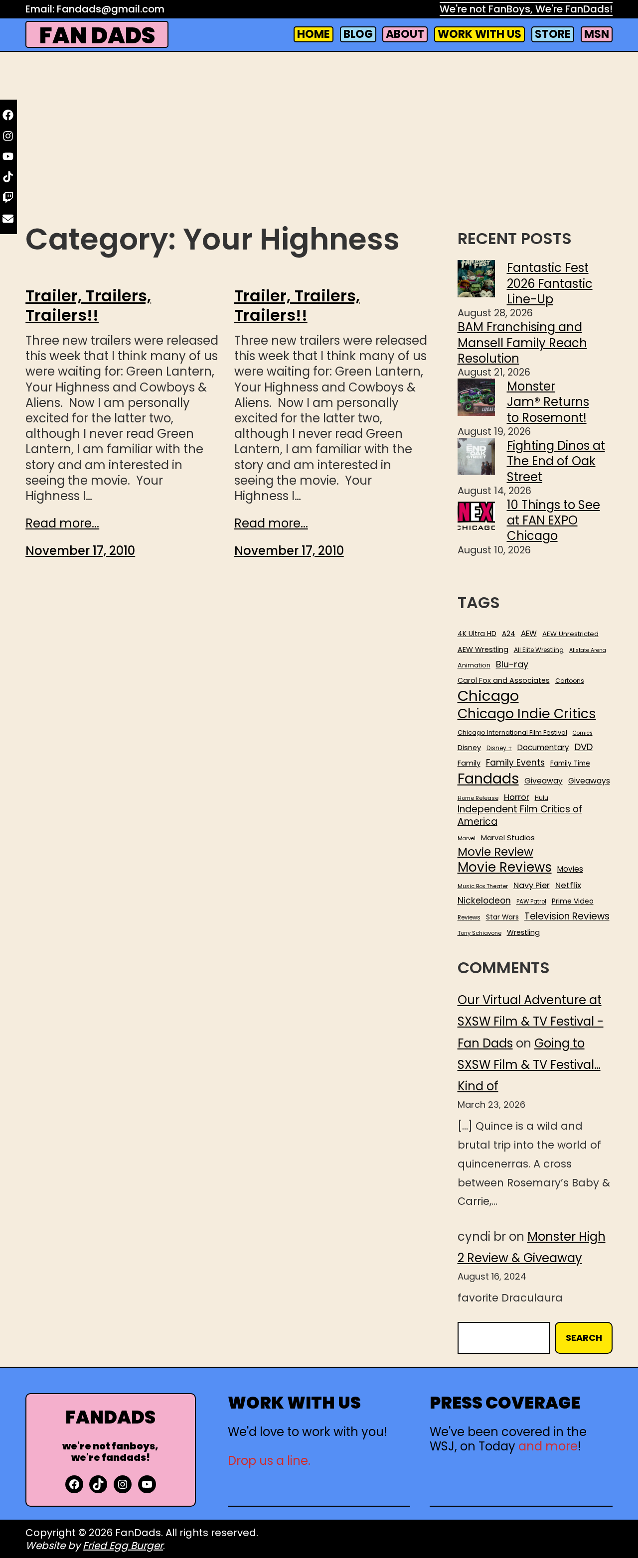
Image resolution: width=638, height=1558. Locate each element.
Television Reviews (567, 916)
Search (584, 1337)
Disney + (499, 748)
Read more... (62, 523)
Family (469, 763)
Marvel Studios (508, 837)
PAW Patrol (531, 902)
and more (548, 1446)
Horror (516, 797)
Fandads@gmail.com (110, 9)
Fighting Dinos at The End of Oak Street (556, 461)
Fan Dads (97, 35)
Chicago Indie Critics (527, 714)
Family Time (570, 763)
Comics (583, 733)
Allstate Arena (587, 650)
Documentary (543, 748)
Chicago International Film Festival (512, 733)
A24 (508, 634)
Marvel (467, 838)
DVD (584, 747)
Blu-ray (512, 664)
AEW (529, 634)
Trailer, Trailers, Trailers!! (88, 305)
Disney (469, 748)
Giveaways (589, 781)
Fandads (488, 779)
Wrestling (523, 932)
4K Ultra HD (477, 633)
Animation (474, 665)
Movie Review (495, 851)
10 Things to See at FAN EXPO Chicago (553, 520)
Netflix (568, 885)
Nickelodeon (484, 900)
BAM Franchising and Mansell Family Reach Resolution (522, 342)
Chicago (488, 695)
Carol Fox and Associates (504, 680)
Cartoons (569, 681)
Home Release (478, 798)
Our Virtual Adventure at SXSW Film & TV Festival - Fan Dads (531, 1021)
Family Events (515, 762)
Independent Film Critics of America (520, 815)
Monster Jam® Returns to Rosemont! (548, 401)
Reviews (469, 917)
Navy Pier (531, 885)
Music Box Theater (483, 886)
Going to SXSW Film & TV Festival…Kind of (529, 1064)
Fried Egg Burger (123, 1546)
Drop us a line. (269, 1460)
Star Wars (502, 917)
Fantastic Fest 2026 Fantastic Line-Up (550, 283)
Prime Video (573, 901)
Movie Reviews (505, 867)
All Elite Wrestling (539, 650)
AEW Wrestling (483, 649)
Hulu (541, 798)
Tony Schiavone (479, 933)
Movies (570, 869)
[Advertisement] (319, 139)
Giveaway (543, 781)
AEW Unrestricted (570, 634)
